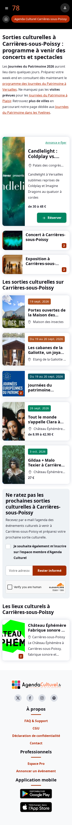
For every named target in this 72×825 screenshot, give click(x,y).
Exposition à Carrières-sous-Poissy (40, 263)
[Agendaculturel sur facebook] (30, 698)
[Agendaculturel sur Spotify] (54, 698)
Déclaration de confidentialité (36, 736)
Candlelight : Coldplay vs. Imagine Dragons (42, 159)
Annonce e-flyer (55, 142)
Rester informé (49, 570)
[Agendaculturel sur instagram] (42, 698)
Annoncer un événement (36, 771)
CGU (36, 728)
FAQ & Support (36, 721)
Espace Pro (36, 763)
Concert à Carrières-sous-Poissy (45, 237)
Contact (36, 743)
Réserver (52, 217)
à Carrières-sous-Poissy (47, 319)
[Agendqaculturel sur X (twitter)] (18, 698)
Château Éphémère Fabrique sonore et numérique (47, 630)
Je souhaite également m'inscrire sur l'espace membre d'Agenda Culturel (40, 552)
